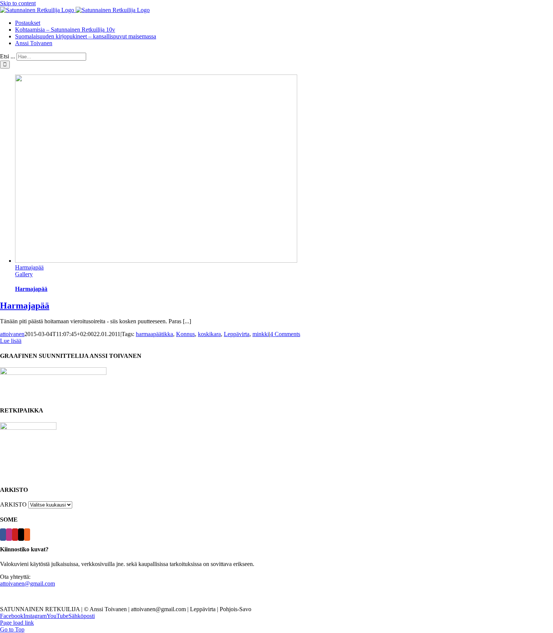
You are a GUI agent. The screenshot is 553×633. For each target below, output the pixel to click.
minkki (260, 334)
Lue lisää (10, 341)
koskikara (209, 334)
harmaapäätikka (154, 334)
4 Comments (285, 334)
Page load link (17, 622)
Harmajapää (29, 267)
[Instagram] (9, 534)
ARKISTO (13, 504)
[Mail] (21, 534)
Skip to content (18, 3)
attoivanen (12, 334)
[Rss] (27, 534)
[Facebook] (3, 534)
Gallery (24, 274)
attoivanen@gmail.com (27, 583)
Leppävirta (236, 334)
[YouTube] (15, 534)
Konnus (185, 334)
